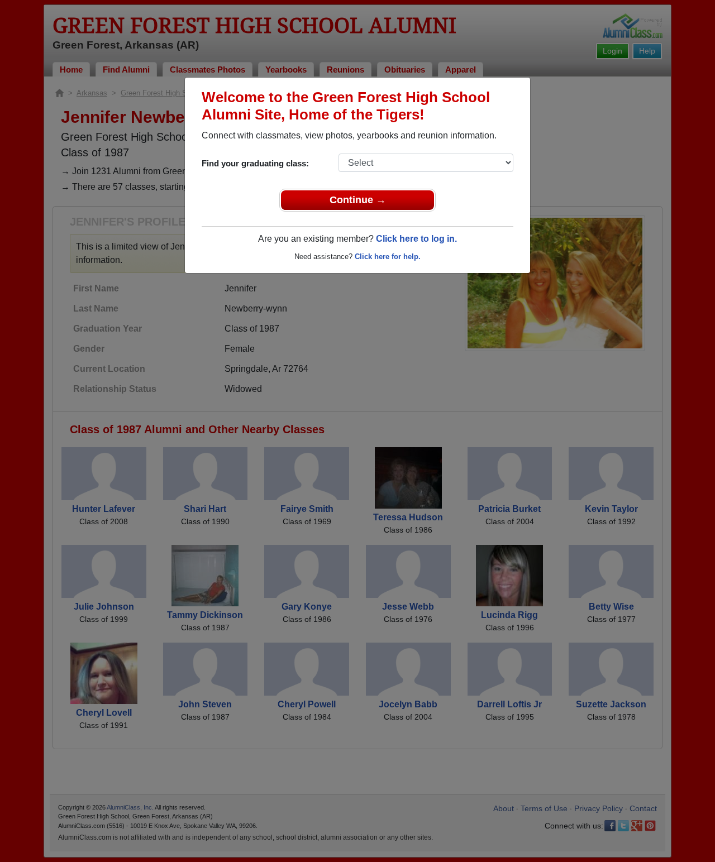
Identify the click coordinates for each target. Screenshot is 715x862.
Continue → (358, 199)
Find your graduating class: (255, 163)
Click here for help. (388, 256)
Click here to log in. (416, 238)
